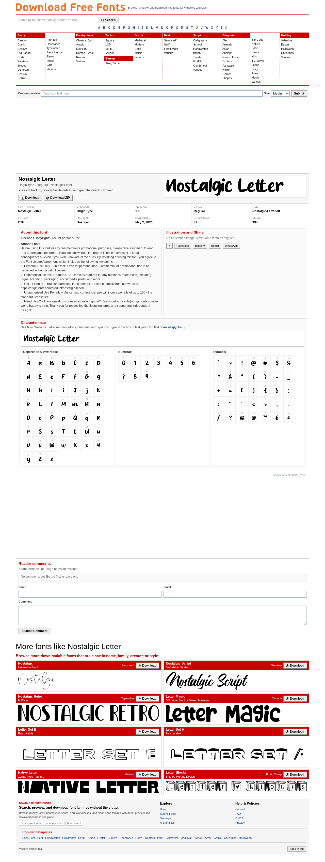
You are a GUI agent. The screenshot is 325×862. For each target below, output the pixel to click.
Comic (21, 44)
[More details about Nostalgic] (88, 680)
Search (110, 20)
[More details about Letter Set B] (88, 751)
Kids (254, 56)
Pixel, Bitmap (113, 63)
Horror (22, 78)
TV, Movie (258, 60)
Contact (240, 809)
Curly (21, 57)
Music (255, 77)
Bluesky (200, 245)
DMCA (239, 818)
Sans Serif (28, 837)
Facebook (182, 245)
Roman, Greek (85, 52)
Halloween (287, 48)
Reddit (215, 245)
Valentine (286, 40)
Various (51, 69)
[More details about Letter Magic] (236, 713)
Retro (50, 56)
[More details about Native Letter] (88, 787)
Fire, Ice (52, 39)
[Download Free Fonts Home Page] (70, 7)
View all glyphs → (173, 327)
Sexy (255, 69)
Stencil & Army (203, 837)
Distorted (23, 69)
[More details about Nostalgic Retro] (88, 712)
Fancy (22, 35)
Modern (139, 44)
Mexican (81, 48)
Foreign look (84, 35)
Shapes (227, 78)
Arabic (80, 44)
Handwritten (200, 48)
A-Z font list (167, 822)
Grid (49, 64)
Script (197, 35)
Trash (197, 57)
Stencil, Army (55, 52)
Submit (299, 93)
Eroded (22, 65)
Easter (285, 44)
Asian (225, 48)
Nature (256, 43)
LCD (108, 44)
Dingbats (228, 35)
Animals (227, 44)
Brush (197, 52)
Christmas (287, 52)
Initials (50, 60)
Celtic (138, 48)
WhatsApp (231, 245)
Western (23, 61)
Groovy (22, 48)
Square (109, 40)
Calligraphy (200, 40)
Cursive (112, 837)
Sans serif (170, 40)
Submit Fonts (168, 813)
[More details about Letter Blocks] (236, 786)
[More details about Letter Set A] (236, 751)
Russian (81, 57)
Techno (110, 35)
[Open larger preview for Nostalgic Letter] (235, 186)
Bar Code (257, 39)
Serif (167, 44)
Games (227, 73)
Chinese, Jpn (84, 40)
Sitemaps (165, 818)
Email (167, 587)
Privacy (240, 822)
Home (163, 809)
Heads (256, 52)
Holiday (286, 35)
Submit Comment (34, 631)
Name (22, 587)
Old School (24, 52)
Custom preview (29, 93)
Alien (225, 40)
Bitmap (110, 58)
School (197, 44)
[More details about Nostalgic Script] (236, 680)
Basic (167, 35)
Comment (25, 601)
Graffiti (197, 61)
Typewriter (53, 48)
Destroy (22, 73)
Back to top (297, 848)
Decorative (53, 43)
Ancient (227, 52)
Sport (255, 48)
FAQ (238, 813)
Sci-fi (108, 48)
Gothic (139, 35)
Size (267, 93)
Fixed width (171, 48)
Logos (255, 64)
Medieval (140, 40)
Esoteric (227, 61)
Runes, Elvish (230, 57)
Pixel (160, 837)
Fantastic (228, 65)
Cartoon (22, 40)
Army (255, 73)
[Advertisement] (162, 136)
